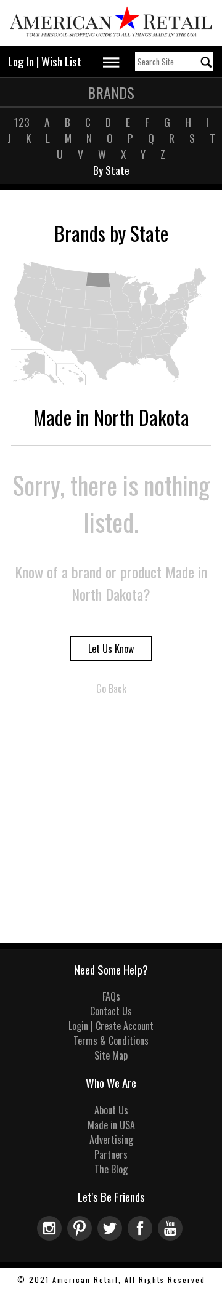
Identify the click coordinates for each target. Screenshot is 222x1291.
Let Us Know (111, 648)
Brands (111, 92)
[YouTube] (172, 1236)
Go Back (111, 688)
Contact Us (111, 1011)
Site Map (111, 1055)
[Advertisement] (111, 826)
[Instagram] (52, 1236)
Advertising (111, 1139)
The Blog (111, 1169)
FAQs (111, 996)
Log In (21, 61)
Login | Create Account (111, 1025)
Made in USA (111, 1124)
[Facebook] (143, 1236)
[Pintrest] (82, 1236)
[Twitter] (112, 1236)
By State (111, 170)
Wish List (61, 61)
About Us (111, 1110)
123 (22, 122)
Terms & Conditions (111, 1040)
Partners (111, 1154)
